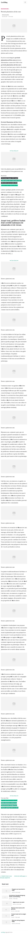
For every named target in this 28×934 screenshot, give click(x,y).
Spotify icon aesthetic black (9, 800)
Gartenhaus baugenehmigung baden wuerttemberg (17, 896)
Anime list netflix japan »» (20, 876)
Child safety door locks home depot (11, 180)
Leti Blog (3, 932)
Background (5, 9)
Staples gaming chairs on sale (9, 807)
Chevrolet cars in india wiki (9, 183)
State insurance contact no (8, 803)
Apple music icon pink (18, 902)
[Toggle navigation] (25, 2)
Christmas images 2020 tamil (9, 178)
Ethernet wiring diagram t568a (18, 921)
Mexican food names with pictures (18, 908)
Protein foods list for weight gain (18, 914)
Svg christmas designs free (9, 805)
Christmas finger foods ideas (9, 185)
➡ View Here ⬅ (14, 151)
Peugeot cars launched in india (18, 889)
